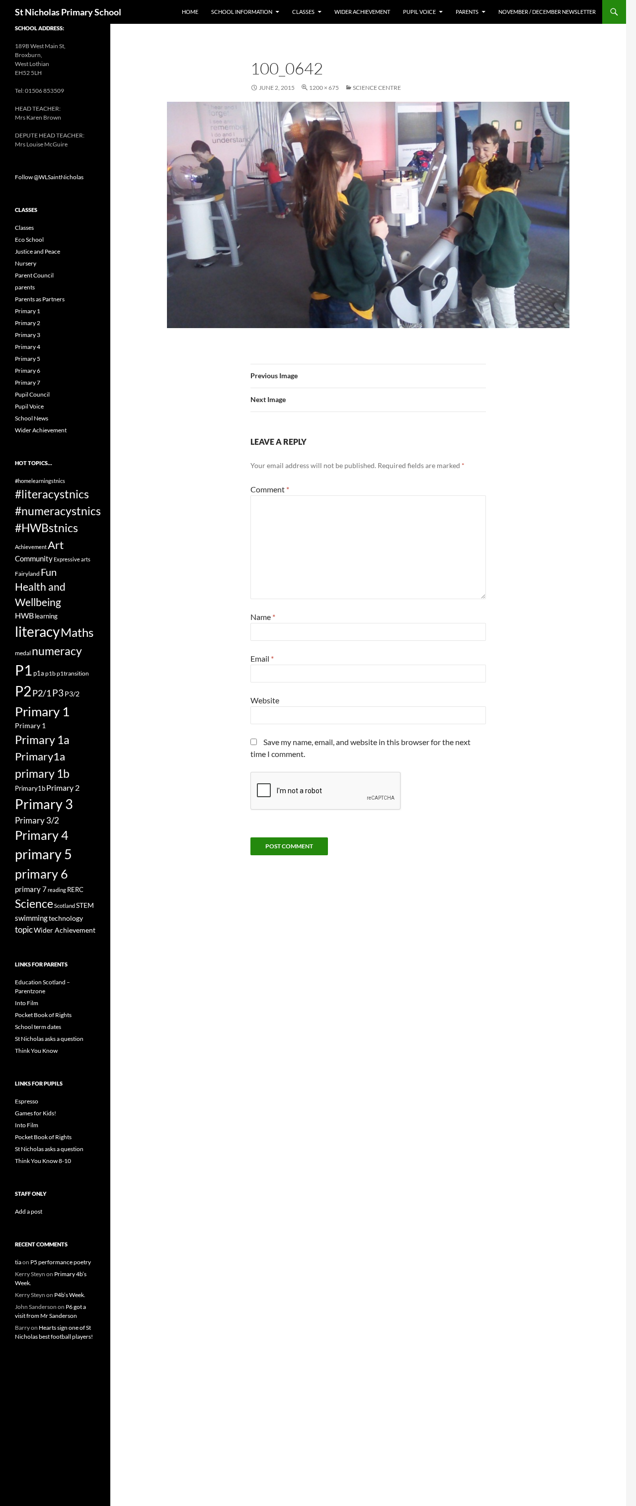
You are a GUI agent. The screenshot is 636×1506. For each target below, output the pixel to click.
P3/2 (72, 693)
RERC (75, 889)
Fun (49, 572)
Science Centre (377, 87)
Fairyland (27, 573)
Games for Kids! (35, 1113)
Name (262, 616)
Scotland (64, 905)
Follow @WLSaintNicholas (49, 177)
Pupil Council (32, 394)
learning (46, 616)
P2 (23, 691)
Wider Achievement (362, 11)
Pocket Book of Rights (43, 1015)
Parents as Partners (40, 299)
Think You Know (36, 1050)
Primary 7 (27, 382)
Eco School (29, 239)
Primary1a (40, 756)
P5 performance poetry (60, 1262)
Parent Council (34, 275)
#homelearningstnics (40, 481)
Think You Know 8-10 (43, 1160)
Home (190, 11)
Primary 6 (27, 370)
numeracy (57, 651)
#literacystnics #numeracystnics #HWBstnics (58, 511)
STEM (85, 905)
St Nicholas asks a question (49, 1038)
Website (264, 700)
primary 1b (42, 773)
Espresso (26, 1101)
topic (24, 929)
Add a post (28, 1211)
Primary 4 (27, 346)
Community (34, 558)
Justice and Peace (37, 251)
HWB (24, 615)
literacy (37, 631)
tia (18, 1262)
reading (57, 890)
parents (25, 287)
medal (23, 653)
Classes (303, 11)
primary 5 (43, 854)
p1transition (73, 673)
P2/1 (41, 692)
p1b (50, 673)
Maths (77, 632)
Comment (269, 489)
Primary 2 (27, 323)
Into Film (26, 1003)
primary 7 (31, 889)
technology (66, 918)
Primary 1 (27, 311)
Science (34, 903)
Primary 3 (27, 335)
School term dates (38, 1026)
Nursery (25, 263)
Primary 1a (42, 740)
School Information (241, 11)
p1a (38, 673)
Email (262, 658)
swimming (31, 917)
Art (56, 544)
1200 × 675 (324, 87)
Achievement (31, 547)
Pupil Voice (419, 11)
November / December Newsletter (547, 11)
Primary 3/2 (37, 820)
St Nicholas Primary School (68, 11)
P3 (58, 692)
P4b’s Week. (69, 1295)
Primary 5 (27, 358)
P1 (23, 670)
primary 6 (41, 873)
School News (31, 418)
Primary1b (30, 788)
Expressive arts (72, 559)
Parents (467, 11)
